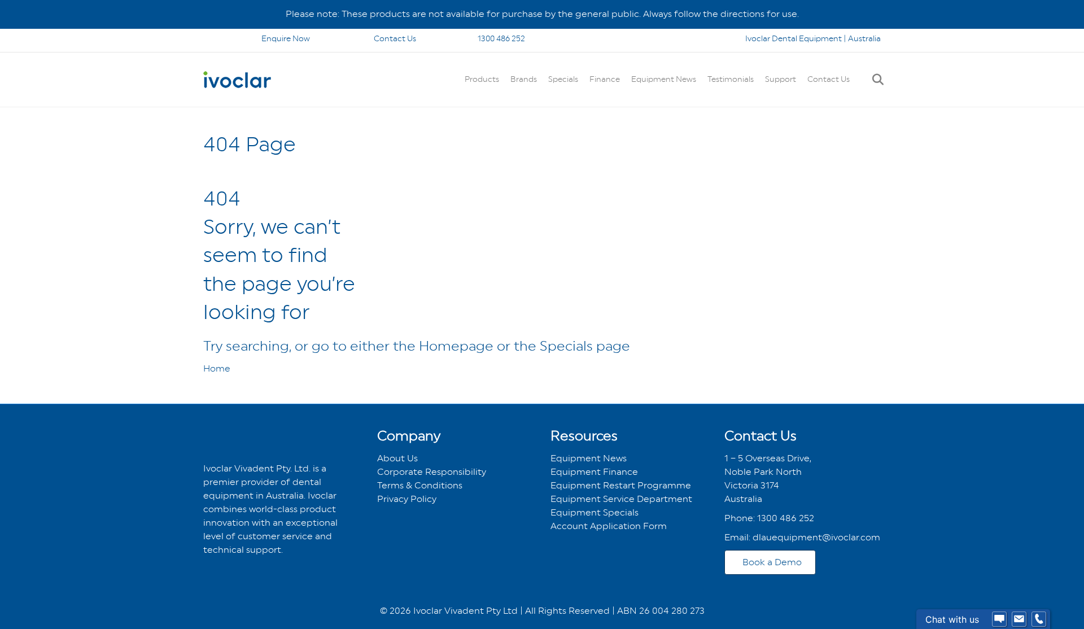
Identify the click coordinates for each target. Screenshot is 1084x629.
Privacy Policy (406, 498)
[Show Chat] (999, 619)
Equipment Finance (594, 471)
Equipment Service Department (621, 498)
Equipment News (663, 79)
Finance (604, 79)
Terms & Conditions (419, 485)
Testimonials (730, 79)
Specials (563, 79)
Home (216, 368)
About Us (397, 458)
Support (780, 79)
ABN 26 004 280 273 (661, 610)
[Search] (874, 80)
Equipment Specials (594, 512)
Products (482, 79)
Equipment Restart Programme (620, 485)
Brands (523, 79)
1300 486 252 (500, 38)
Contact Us (395, 38)
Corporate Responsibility (431, 471)
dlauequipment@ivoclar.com (816, 537)
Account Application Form (608, 526)
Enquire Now (286, 38)
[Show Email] (1019, 619)
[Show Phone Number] (1038, 619)
